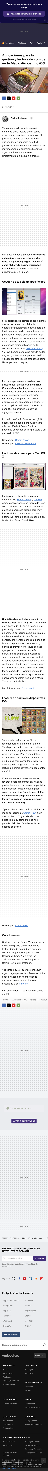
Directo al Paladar (10, 1404)
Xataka (5, 1370)
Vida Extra (29, 1373)
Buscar (44, 1345)
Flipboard (13, 98)
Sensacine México (32, 1445)
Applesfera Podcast (11, 1300)
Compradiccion (9, 1428)
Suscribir (39, 1258)
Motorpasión (30, 1404)
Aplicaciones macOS (38, 1000)
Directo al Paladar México (10, 1454)
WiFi (31, 43)
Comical (38, 499)
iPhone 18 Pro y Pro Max (32, 1238)
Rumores (7, 1316)
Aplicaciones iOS (19, 1000)
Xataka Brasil (8, 1445)
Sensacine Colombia (33, 1449)
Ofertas (28, 1316)
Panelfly (23, 983)
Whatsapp (22, 43)
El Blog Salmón (31, 1421)
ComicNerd (28, 688)
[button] (21, 118)
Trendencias (8, 1421)
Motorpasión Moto (32, 1407)
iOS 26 (28, 1326)
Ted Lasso (9, 43)
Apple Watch (30, 1311)
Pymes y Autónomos (33, 1424)
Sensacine (29, 1387)
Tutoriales (29, 1300)
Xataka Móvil (8, 1373)
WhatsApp (7, 1321)
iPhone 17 (7, 1326)
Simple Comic (24, 499)
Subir (38, 1356)
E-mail (18, 98)
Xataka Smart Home (11, 1381)
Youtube (25, 1278)
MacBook (29, 1321)
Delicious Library (34, 348)
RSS (36, 1278)
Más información (9, 1468)
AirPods (28, 1305)
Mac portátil (8, 1305)
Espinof (28, 1390)
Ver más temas (11, 1334)
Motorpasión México (33, 1453)
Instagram (30, 1278)
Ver (25, 1121)
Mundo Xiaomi (9, 1384)
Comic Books (22, 440)
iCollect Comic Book (25, 443)
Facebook (4, 98)
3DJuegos (29, 1370)
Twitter (9, 98)
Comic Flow (29, 813)
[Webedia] (10, 1357)
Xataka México (9, 1442)
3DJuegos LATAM (32, 1442)
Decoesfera (8, 1424)
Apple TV (41, 43)
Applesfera (7, 1377)
